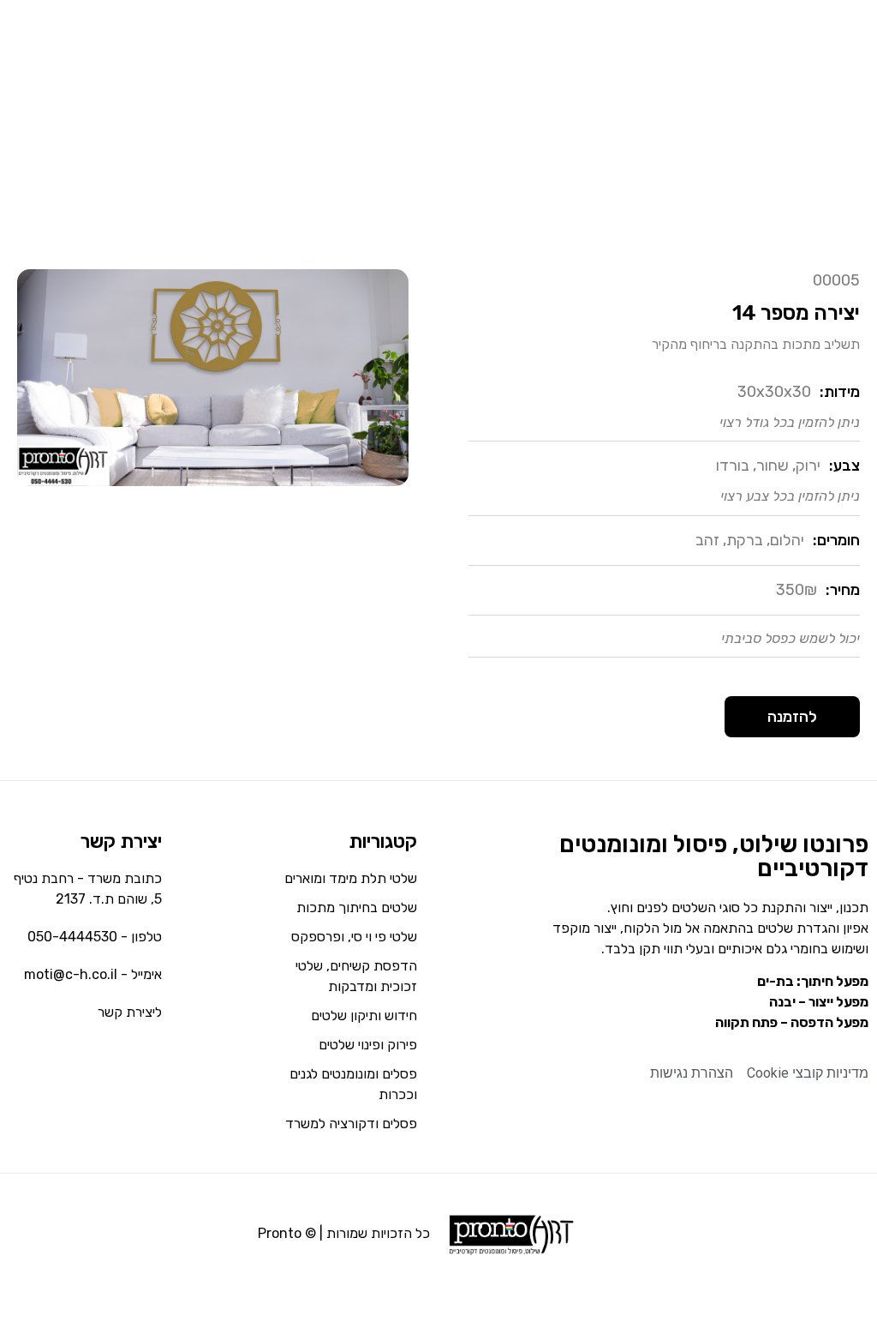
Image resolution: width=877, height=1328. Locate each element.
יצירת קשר (121, 841)
